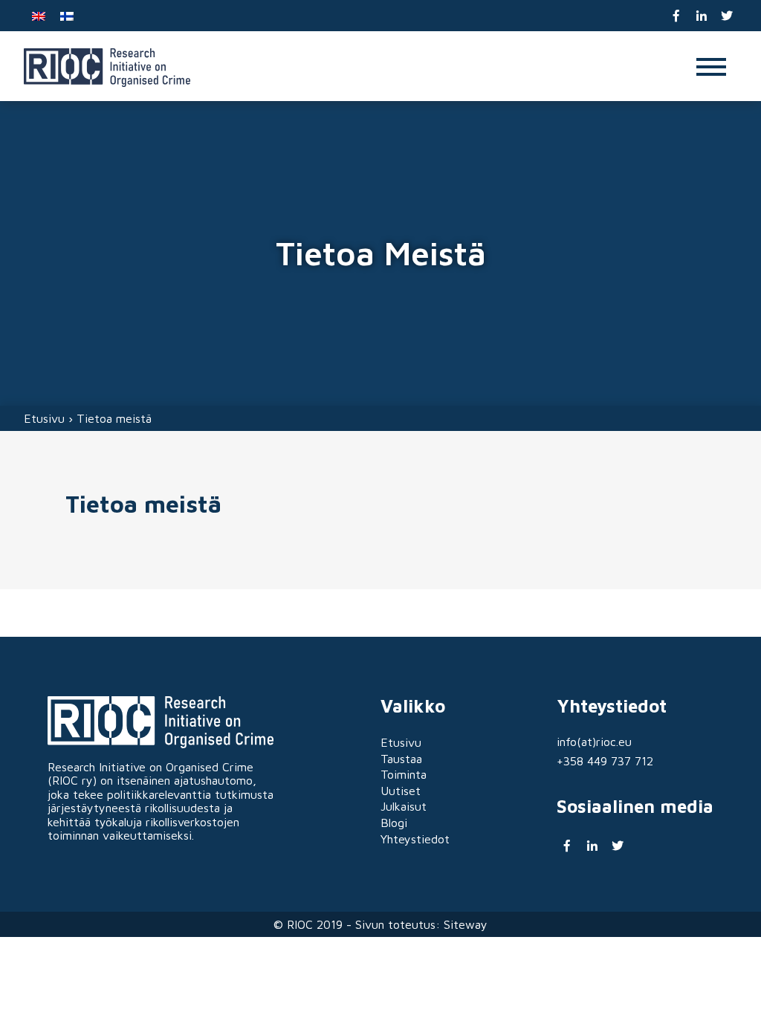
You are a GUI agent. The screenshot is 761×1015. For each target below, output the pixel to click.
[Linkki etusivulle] (107, 67)
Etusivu (44, 418)
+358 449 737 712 (605, 761)
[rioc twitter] (726, 16)
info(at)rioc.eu (594, 741)
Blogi (393, 822)
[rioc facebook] (676, 16)
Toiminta (403, 774)
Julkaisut (403, 806)
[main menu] (711, 68)
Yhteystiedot (415, 839)
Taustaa (401, 758)
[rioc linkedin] (702, 16)
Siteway (466, 924)
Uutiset (400, 790)
